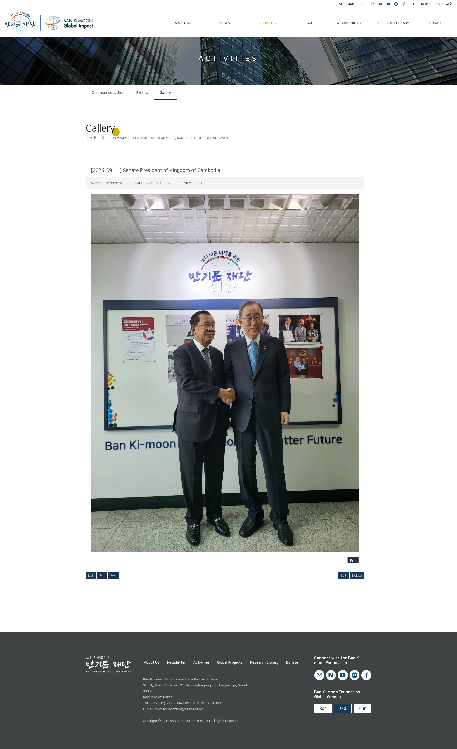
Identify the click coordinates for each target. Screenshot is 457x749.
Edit (343, 575)
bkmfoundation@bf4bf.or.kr (179, 709)
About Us (183, 23)
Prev (113, 575)
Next (102, 575)
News (225, 23)
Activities (267, 23)
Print (353, 560)
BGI (309, 23)
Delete (357, 575)
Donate (435, 23)
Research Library (393, 23)
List (90, 575)
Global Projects (352, 23)
